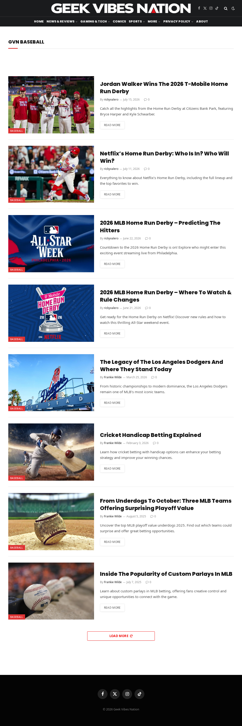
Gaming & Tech (93, 21)
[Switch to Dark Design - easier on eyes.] (232, 8)
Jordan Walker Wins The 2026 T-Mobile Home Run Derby (164, 87)
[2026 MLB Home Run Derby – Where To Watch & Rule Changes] (51, 313)
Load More (119, 636)
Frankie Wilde (113, 377)
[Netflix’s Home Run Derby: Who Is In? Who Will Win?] (51, 174)
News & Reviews (60, 21)
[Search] (225, 8)
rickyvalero (111, 99)
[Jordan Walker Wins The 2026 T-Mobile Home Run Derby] (51, 104)
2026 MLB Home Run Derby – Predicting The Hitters (160, 226)
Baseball (16, 130)
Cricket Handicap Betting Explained (150, 435)
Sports (135, 21)
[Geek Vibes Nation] (121, 8)
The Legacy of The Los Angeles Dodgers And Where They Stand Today (161, 365)
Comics (119, 21)
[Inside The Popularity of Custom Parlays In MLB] (51, 591)
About (202, 21)
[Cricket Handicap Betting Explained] (51, 452)
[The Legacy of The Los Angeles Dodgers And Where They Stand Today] (51, 382)
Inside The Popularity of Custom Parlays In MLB (166, 574)
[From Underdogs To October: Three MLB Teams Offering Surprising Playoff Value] (51, 521)
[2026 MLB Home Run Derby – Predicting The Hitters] (51, 243)
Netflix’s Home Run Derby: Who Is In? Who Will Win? (164, 157)
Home (39, 21)
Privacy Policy (176, 21)
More (152, 21)
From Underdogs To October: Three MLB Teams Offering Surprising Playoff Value (166, 504)
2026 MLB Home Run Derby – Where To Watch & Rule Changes (166, 296)
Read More (112, 125)
